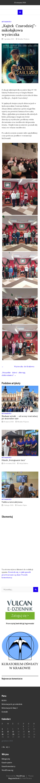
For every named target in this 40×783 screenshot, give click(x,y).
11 (2, 732)
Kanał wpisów (7, 763)
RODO (4, 701)
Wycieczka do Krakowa (18, 366)
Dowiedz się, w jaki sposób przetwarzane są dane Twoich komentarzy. (16, 575)
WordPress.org (7, 770)
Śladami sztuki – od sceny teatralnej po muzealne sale (20, 417)
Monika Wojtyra (23, 39)
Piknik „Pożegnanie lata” (13, 460)
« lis (3, 747)
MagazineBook (13, 778)
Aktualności (6, 22)
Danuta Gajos (22, 505)
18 (2, 734)
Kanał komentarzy (8, 766)
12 (8, 732)
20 (13, 734)
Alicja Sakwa (23, 463)
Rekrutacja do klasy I (10, 708)
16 (29, 732)
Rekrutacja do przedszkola (12, 704)
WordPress (20, 776)
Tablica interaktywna (12, 502)
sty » (8, 747)
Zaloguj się (6, 759)
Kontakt (5, 712)
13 (13, 732)
